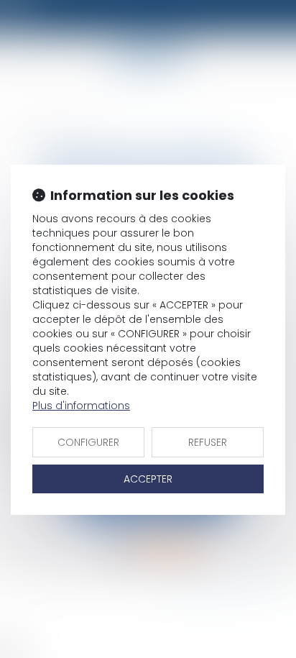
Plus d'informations (81, 405)
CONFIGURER (88, 442)
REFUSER (207, 442)
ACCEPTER (148, 479)
